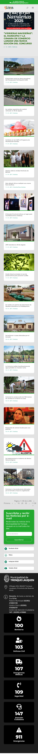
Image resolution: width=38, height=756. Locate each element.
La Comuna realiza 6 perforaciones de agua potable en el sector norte (17, 367)
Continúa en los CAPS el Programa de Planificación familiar (17, 140)
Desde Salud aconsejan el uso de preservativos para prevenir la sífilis (16, 274)
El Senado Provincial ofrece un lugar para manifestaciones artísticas (18, 214)
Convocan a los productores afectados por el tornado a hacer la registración (17, 489)
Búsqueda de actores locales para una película (17, 428)
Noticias (14, 47)
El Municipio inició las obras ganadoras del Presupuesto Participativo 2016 (17, 79)
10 (19, 503)
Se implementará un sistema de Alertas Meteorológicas (18, 459)
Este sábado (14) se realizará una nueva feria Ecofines (18, 184)
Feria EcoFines (17, 187)
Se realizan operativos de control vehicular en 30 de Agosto (16, 110)
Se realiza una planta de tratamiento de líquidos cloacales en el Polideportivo (18, 305)
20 (22, 503)
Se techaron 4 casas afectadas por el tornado (17, 336)
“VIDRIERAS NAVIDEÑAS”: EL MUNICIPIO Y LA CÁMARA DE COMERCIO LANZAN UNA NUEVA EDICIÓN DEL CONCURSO (18, 38)
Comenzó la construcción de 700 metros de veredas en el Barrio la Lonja (18, 397)
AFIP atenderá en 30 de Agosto (15, 245)
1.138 (34, 503)
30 (26, 503)
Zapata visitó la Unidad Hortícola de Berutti (17, 171)
